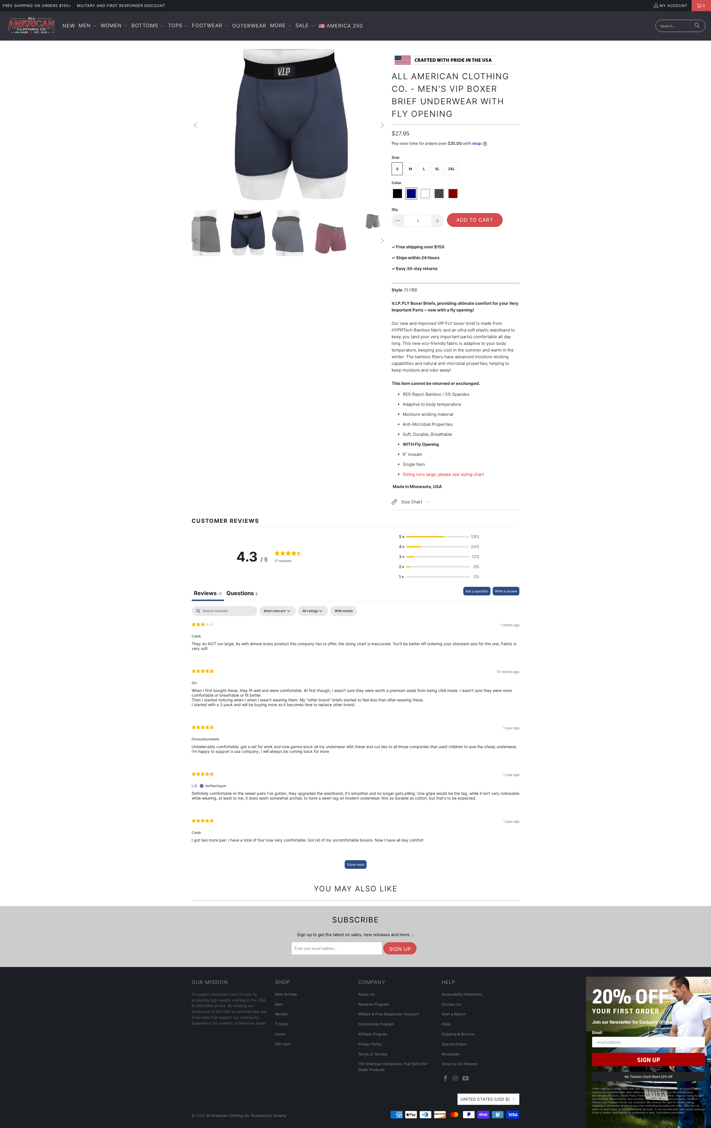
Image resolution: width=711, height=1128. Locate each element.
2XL (451, 169)
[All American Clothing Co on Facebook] (446, 1078)
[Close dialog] (706, 981)
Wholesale (450, 1054)
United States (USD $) (485, 1099)
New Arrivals (286, 994)
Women (281, 1014)
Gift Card (283, 1044)
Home (280, 1034)
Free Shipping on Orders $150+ (37, 5)
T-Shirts (282, 1024)
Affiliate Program (372, 1034)
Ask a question (476, 591)
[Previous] (195, 125)
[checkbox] (343, 611)
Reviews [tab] (208, 593)
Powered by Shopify (268, 1115)
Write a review (506, 591)
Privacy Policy (370, 1044)
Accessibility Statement (462, 994)
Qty (395, 209)
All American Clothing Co (227, 1115)
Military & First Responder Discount (388, 1014)
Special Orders (454, 1044)
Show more (355, 864)
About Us (366, 994)
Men (279, 1004)
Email (597, 1032)
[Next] (381, 125)
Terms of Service (372, 1054)
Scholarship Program (376, 1024)
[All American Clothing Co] (31, 26)
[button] (88, 26)
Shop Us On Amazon (459, 1064)
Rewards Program (373, 1004)
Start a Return (454, 1014)
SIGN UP (648, 1059)
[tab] (242, 594)
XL (437, 169)
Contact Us (451, 1004)
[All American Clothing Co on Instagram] (456, 1078)
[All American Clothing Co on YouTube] (465, 1078)
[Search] (697, 26)
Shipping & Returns (458, 1034)
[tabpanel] (355, 740)
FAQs (446, 1024)
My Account (673, 5)
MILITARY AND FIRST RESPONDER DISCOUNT (121, 5)
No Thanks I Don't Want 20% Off (648, 1076)
